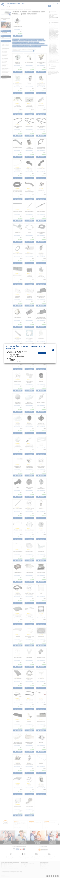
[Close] (56, 343)
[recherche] (53, 350)
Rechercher (42, 352)
